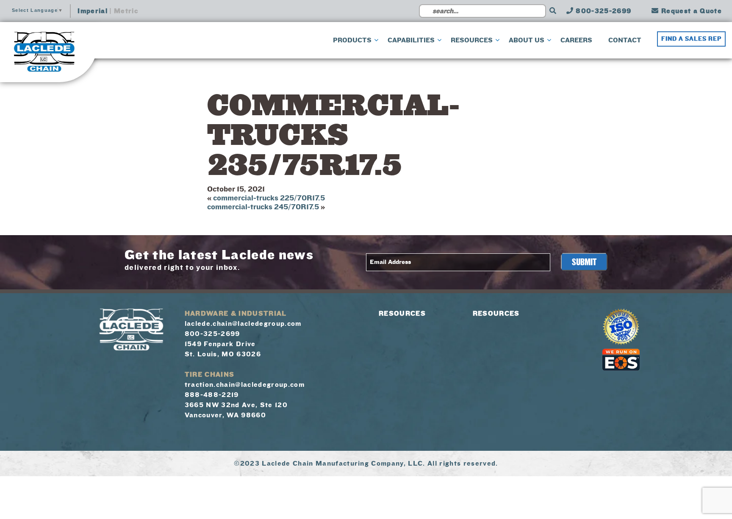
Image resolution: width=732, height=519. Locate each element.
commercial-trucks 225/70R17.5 (269, 198)
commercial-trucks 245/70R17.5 (263, 207)
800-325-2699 (602, 11)
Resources (402, 313)
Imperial (93, 11)
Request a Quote (690, 11)
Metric (126, 11)
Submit (584, 262)
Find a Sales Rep (691, 39)
